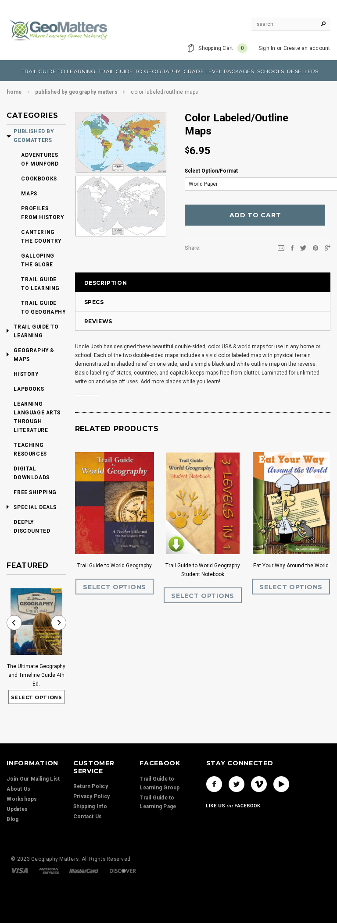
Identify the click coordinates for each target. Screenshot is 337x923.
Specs (94, 302)
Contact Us (87, 816)
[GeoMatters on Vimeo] (259, 784)
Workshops (22, 799)
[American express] (49, 870)
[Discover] (122, 870)
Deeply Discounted (32, 526)
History (26, 374)
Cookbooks (39, 179)
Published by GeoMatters (34, 135)
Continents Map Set (129, 565)
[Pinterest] (315, 247)
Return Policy (90, 786)
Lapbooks (29, 389)
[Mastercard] (83, 870)
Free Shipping (35, 492)
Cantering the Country (41, 236)
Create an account (306, 48)
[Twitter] (303, 247)
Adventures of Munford (39, 159)
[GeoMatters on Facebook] (214, 784)
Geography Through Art (217, 565)
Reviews (98, 321)
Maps (29, 194)
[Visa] (19, 870)
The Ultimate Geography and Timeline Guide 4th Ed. (36, 675)
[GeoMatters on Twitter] (236, 784)
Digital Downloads (31, 473)
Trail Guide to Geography (43, 307)
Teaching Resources (30, 449)
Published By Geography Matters (76, 92)
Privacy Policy (91, 796)
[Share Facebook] (292, 247)
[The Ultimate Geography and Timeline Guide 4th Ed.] (36, 621)
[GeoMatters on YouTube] (281, 784)
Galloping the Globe (37, 260)
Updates (17, 809)
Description (105, 282)
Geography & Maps (34, 354)
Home (14, 92)
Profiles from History (42, 212)
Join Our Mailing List (33, 779)
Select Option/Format (211, 171)
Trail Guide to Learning (40, 283)
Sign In (267, 48)
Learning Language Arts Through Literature (37, 417)
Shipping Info (90, 806)
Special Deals (35, 507)
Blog (12, 819)
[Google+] (327, 247)
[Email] (281, 247)
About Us (18, 789)
